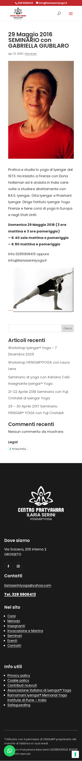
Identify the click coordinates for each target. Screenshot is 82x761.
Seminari (31, 54)
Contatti (14, 645)
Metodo (13, 621)
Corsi (11, 616)
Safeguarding (18, 705)
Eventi (12, 640)
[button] (9, 750)
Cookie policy (18, 680)
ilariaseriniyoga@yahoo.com (27, 585)
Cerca (68, 328)
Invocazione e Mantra (25, 631)
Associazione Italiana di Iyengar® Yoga (39, 690)
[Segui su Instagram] (18, 566)
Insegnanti (16, 626)
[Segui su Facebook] (8, 566)
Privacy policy (18, 675)
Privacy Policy (19, 449)
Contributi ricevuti (22, 685)
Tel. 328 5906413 (20, 594)
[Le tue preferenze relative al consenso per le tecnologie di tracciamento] (75, 754)
